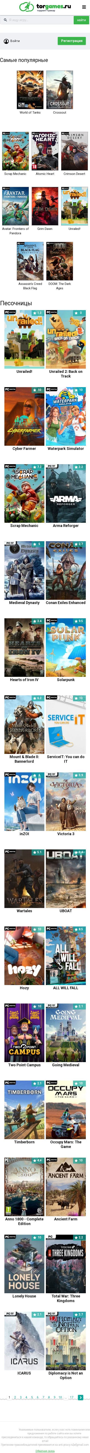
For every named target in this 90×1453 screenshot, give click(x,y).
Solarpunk (70, 677)
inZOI (30, 831)
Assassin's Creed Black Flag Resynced (30, 288)
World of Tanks (30, 112)
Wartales (29, 908)
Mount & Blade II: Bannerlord (26, 757)
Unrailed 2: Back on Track (65, 371)
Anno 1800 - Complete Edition (24, 1219)
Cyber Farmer (27, 446)
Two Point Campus (24, 1062)
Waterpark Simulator (66, 446)
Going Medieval (67, 1062)
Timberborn (27, 1139)
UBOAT (71, 908)
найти (81, 20)
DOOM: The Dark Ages (60, 286)
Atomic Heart (45, 174)
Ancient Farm (68, 1216)
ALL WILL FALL (68, 985)
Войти (15, 41)
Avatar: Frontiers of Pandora (15, 231)
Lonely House (27, 1293)
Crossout (59, 112)
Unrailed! (74, 229)
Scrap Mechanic (15, 174)
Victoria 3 (70, 831)
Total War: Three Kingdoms (67, 1296)
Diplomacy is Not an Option (66, 1373)
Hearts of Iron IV (25, 677)
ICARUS (29, 1370)
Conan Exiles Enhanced (66, 600)
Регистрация (71, 41)
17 (71, 1397)
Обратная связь (45, 1451)
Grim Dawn (44, 229)
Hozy (30, 985)
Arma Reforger (68, 523)
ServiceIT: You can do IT (66, 757)
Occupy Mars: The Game (66, 1142)
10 (60, 1397)
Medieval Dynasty (24, 600)
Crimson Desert (74, 174)
